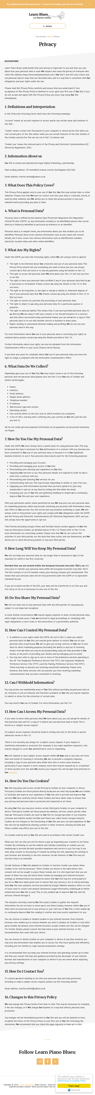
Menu (49, 26)
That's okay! (74, 1085)
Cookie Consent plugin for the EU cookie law (74, 1090)
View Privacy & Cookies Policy (71, 1080)
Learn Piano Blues (47, 16)
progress (13, 772)
